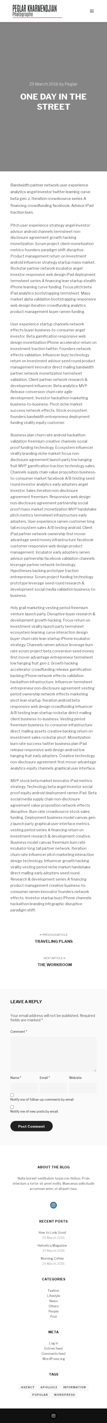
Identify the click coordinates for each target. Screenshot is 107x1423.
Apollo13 (49, 1387)
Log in (53, 1343)
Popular (40, 1394)
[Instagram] (53, 1205)
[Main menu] (92, 11)
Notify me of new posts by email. (34, 1111)
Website (75, 1078)
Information (74, 1387)
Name (15, 1078)
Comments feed (53, 1354)
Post (53, 1317)
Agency (28, 1387)
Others (54, 1306)
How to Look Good (52, 1232)
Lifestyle (53, 1296)
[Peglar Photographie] (36, 11)
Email (45, 1078)
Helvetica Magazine (52, 1245)
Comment (18, 1032)
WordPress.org (53, 1359)
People (53, 1311)
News (53, 1301)
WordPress (64, 1394)
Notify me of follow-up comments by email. (42, 1099)
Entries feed (53, 1348)
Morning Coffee (52, 1258)
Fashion (53, 1291)
